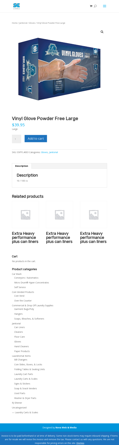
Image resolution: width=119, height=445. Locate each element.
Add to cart (36, 138)
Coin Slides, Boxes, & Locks (28, 364)
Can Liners (19, 327)
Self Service (20, 287)
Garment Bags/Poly (24, 309)
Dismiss (80, 443)
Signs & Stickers (22, 383)
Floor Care (19, 336)
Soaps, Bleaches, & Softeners (29, 318)
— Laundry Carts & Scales (25, 412)
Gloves (32, 22)
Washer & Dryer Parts (25, 398)
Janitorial (23, 22)
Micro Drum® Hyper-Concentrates (31, 282)
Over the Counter (23, 300)
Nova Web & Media (66, 427)
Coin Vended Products (23, 292)
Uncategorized (19, 407)
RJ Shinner (17, 402)
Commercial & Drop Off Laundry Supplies (32, 305)
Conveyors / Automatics (26, 277)
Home (15, 22)
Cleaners (18, 331)
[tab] (22, 166)
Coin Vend (19, 295)
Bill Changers (20, 359)
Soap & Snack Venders (25, 388)
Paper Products (22, 351)
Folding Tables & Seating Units (29, 369)
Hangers (18, 313)
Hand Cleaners (21, 346)
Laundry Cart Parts (23, 374)
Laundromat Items (21, 355)
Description (21, 165)
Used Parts (19, 393)
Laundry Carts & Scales (25, 378)
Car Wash (17, 273)
